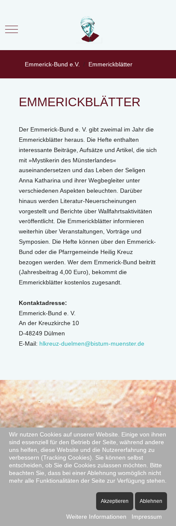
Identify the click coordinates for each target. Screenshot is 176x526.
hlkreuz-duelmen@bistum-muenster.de (91, 343)
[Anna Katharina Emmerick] (88, 29)
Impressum (147, 516)
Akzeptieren (115, 501)
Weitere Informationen (96, 516)
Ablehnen (151, 501)
